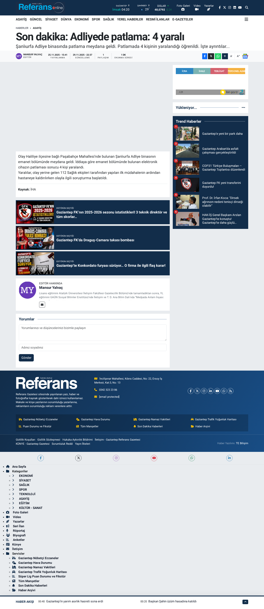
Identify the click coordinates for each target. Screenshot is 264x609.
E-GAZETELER (182, 19)
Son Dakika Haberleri (150, 426)
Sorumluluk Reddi (62, 443)
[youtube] (154, 458)
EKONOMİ (82, 19)
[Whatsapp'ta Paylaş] (218, 56)
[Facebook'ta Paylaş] (204, 56)
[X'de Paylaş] (211, 56)
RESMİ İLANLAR (157, 19)
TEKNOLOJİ (26, 494)
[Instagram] (204, 391)
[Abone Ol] (245, 56)
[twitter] (78, 458)
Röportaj (18, 530)
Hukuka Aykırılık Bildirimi (77, 439)
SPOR (96, 19)
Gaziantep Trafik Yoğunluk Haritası (216, 419)
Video (16, 517)
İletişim (17, 549)
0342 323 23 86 (108, 389)
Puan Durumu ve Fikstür (37, 426)
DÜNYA (66, 19)
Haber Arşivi (202, 426)
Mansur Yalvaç (51, 287)
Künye (16, 544)
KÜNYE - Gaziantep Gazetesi (33, 443)
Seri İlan (18, 526)
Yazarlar (18, 521)
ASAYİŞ (21, 19)
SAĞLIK (108, 19)
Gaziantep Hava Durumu (95, 419)
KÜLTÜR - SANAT (30, 508)
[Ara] (246, 7)
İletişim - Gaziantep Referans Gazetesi (117, 439)
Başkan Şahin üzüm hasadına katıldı (172, 601)
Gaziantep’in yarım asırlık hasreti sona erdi (74, 601)
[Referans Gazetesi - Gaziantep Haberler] (40, 8)
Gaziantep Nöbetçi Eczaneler (40, 419)
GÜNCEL (36, 19)
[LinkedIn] (211, 391)
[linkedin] (229, 458)
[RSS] (230, 391)
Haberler (22, 28)
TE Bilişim (242, 443)
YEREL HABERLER (130, 19)
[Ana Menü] (246, 19)
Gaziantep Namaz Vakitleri (154, 419)
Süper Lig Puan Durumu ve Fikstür (42, 576)
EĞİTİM (23, 503)
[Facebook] (191, 391)
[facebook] (41, 458)
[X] (197, 391)
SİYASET (51, 19)
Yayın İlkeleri (82, 443)
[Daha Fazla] (225, 56)
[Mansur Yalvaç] (27, 290)
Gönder (26, 357)
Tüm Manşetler (89, 426)
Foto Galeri (20, 512)
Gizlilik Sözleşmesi (48, 439)
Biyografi (19, 535)
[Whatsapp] (224, 391)
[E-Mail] (42, 305)
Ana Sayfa (19, 466)
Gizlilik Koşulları (25, 439)
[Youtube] (217, 391)
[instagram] (116, 458)
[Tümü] (243, 107)
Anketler (18, 540)
